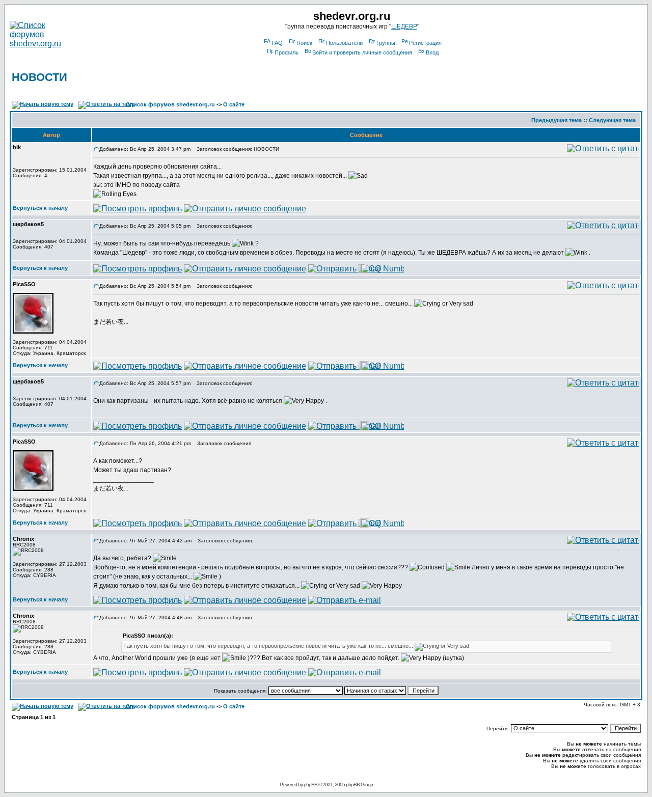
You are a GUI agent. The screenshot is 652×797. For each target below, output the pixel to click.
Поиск (304, 43)
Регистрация (425, 43)
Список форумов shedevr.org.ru (170, 104)
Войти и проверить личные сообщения (362, 52)
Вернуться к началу (40, 208)
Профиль (286, 52)
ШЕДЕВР (404, 26)
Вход (432, 52)
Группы (385, 43)
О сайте (233, 104)
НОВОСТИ (39, 77)
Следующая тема (612, 120)
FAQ (277, 43)
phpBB (310, 784)
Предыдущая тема (556, 120)
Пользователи (344, 43)
